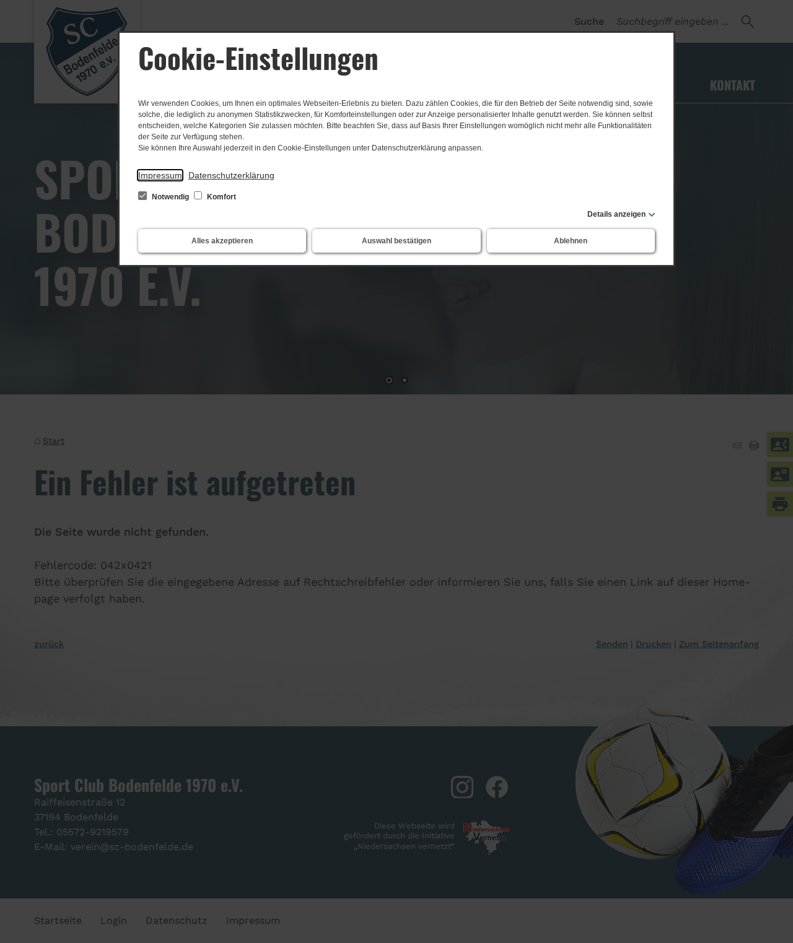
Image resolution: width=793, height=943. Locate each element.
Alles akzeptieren (222, 241)
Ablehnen (570, 241)
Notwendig (170, 197)
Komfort (220, 197)
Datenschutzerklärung (231, 175)
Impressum (160, 175)
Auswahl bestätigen (396, 241)
